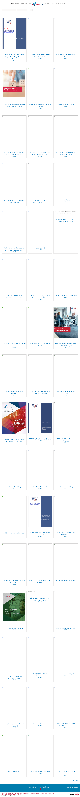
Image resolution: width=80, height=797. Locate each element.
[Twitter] (6, 786)
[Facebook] (2, 786)
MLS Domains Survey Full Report (65, 628)
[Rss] (4, 786)
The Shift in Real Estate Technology (66, 295)
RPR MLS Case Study (14, 487)
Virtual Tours (66, 200)
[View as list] (31, 10)
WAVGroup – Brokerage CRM (65, 104)
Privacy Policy (43, 786)
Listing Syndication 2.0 (14, 772)
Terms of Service (32, 787)
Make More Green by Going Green (65, 674)
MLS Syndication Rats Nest (14, 628)
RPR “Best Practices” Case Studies (40, 439)
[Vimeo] (8, 786)
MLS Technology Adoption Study (65, 580)
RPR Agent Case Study (66, 487)
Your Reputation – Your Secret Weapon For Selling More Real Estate (14, 57)
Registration (46, 787)
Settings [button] (71, 794)
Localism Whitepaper (40, 724)
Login (39, 787)
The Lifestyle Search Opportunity (40, 343)
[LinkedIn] (10, 786)
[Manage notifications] (77, 794)
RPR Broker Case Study (40, 487)
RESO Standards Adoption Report (14, 533)
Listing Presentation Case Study (40, 772)
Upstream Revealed (40, 248)
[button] (69, 3)
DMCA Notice (34, 786)
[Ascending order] (15, 10)
